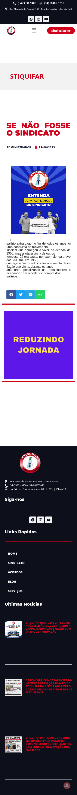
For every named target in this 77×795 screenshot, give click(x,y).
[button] (33, 31)
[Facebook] (31, 19)
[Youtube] (46, 19)
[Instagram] (38, 19)
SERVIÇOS (15, 591)
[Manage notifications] (67, 785)
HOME (12, 553)
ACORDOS (15, 572)
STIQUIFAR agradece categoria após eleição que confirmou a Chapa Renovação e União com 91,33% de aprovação (48, 627)
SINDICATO (16, 563)
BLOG (12, 581)
